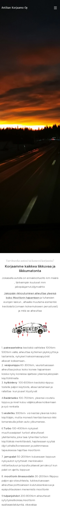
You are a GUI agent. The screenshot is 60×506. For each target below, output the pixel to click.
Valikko (55, 8)
